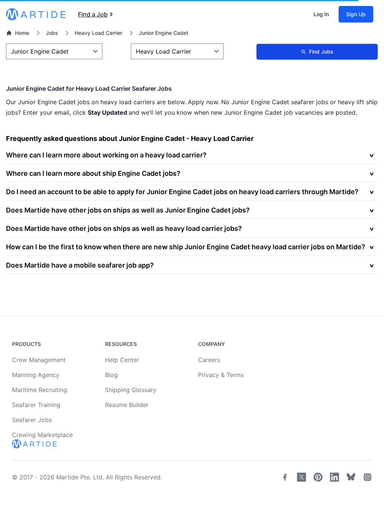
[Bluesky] (351, 477)
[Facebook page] (285, 477)
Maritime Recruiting (39, 390)
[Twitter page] (301, 477)
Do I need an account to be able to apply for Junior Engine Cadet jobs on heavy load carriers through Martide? (182, 192)
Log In (321, 14)
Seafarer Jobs (32, 420)
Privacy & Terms (221, 375)
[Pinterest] (318, 477)
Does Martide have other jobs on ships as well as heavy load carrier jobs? (124, 228)
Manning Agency (35, 375)
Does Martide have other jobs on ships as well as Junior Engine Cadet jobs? (128, 210)
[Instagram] (367, 477)
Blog (111, 375)
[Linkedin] (334, 477)
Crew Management (39, 360)
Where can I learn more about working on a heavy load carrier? (106, 155)
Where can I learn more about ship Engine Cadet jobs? (93, 173)
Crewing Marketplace (42, 435)
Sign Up (356, 14)
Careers (209, 360)
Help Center (122, 360)
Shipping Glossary (130, 390)
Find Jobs (321, 51)
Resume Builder (126, 405)
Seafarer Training (36, 405)
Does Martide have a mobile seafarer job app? (80, 265)
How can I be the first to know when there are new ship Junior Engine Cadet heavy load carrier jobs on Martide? (185, 247)
